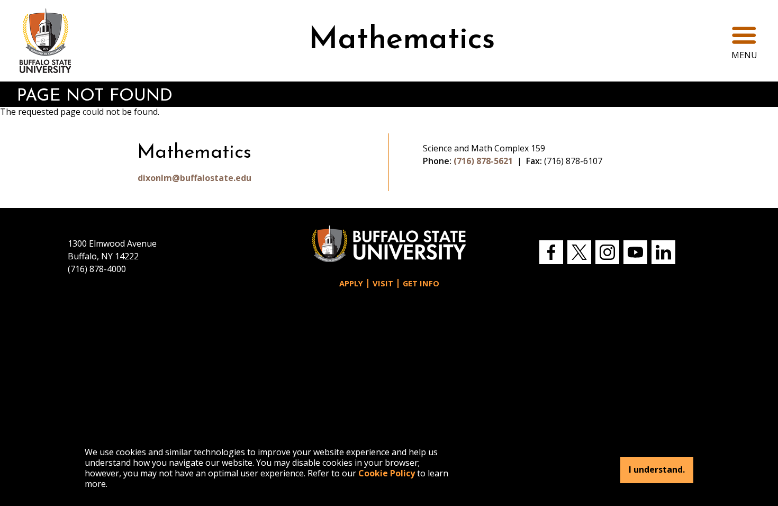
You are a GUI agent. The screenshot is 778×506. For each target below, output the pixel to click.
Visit (383, 283)
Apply (351, 283)
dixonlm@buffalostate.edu (194, 178)
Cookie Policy (386, 473)
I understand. (657, 470)
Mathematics (402, 40)
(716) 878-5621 (483, 161)
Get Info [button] (421, 283)
